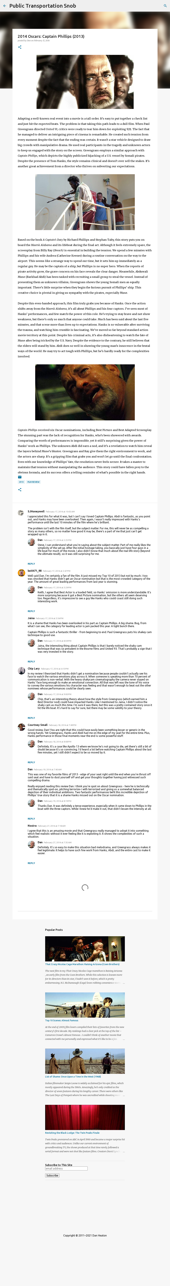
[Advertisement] (85, 1206)
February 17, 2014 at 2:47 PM (56, 571)
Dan (40, 539)
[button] (20, 47)
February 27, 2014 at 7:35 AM (58, 842)
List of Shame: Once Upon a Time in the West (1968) (73, 1076)
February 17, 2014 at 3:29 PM (57, 587)
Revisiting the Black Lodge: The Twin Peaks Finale (72, 1133)
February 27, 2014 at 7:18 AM (52, 826)
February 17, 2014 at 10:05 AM (60, 511)
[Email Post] (20, 478)
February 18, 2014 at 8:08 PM (57, 741)
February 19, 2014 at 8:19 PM (57, 801)
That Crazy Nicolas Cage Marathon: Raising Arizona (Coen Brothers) (82, 964)
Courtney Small (37, 724)
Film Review (33, 482)
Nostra (32, 825)
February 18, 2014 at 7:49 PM (62, 725)
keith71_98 (35, 570)
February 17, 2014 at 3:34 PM (49, 618)
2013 (21, 482)
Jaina (31, 618)
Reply (31, 563)
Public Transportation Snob (42, 6)
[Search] (165, 6)
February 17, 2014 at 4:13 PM (55, 669)
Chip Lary (34, 668)
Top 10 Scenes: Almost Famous (61, 1020)
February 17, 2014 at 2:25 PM (57, 540)
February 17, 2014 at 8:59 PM (57, 641)
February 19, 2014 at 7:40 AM (48, 769)
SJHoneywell (36, 511)
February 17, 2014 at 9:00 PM (57, 694)
